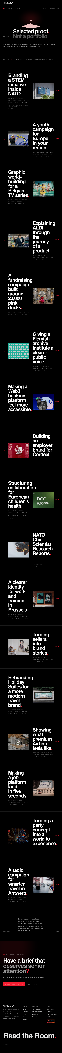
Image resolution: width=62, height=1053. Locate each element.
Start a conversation (14, 984)
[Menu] (57, 3)
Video (24, 1014)
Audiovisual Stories (10, 62)
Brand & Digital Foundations (28, 62)
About (24, 1017)
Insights (25, 1019)
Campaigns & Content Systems (44, 59)
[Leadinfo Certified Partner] (51, 1021)
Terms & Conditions (29, 1043)
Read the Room (29, 1035)
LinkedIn (34, 1017)
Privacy (18, 1043)
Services (25, 1012)
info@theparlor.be (37, 1012)
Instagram (35, 1014)
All (12, 59)
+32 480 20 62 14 (37, 1009)
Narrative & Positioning (24, 59)
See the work (34, 984)
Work (24, 1009)
